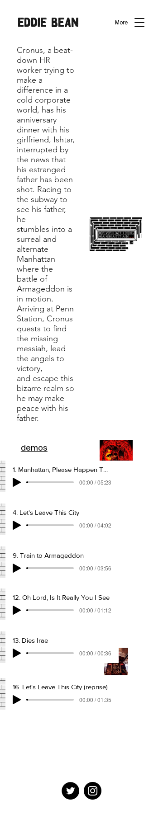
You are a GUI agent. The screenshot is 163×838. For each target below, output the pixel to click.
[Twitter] (70, 791)
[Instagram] (92, 791)
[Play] (17, 482)
